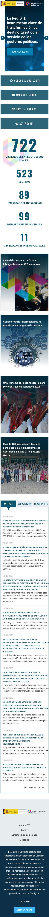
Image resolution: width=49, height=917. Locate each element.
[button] (3, 38)
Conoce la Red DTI (20, 51)
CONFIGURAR (25, 901)
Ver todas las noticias (34, 787)
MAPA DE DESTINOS (26, 95)
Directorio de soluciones (24, 835)
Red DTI (24, 830)
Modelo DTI (24, 825)
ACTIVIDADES (26, 123)
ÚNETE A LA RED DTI (26, 109)
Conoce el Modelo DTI (27, 80)
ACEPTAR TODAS (24, 910)
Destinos (24, 840)
